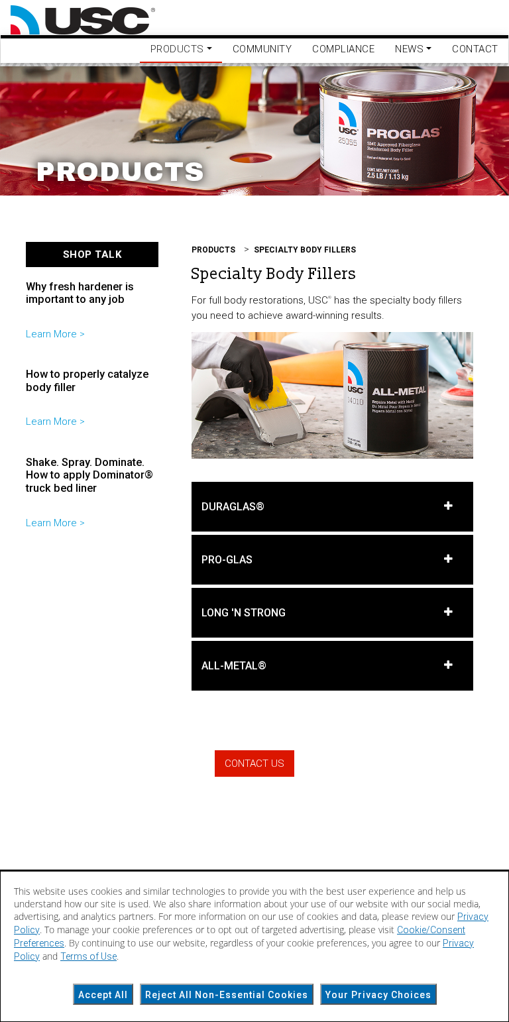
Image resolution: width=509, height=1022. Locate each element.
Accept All (103, 995)
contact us (254, 763)
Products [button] (177, 49)
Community (262, 49)
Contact (475, 49)
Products (213, 250)
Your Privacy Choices (378, 995)
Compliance (343, 49)
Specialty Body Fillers (305, 250)
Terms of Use (88, 956)
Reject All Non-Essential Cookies (226, 995)
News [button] (409, 49)
